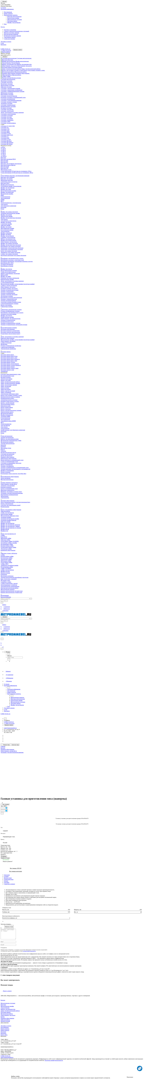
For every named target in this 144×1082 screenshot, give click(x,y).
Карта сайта (4, 1035)
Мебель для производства (8, 1009)
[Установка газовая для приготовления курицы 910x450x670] (76, 774)
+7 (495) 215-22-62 (6, 50)
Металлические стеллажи (14, 19)
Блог (5, 24)
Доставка (6, 882)
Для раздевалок (5, 1007)
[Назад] (8, 654)
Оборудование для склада (8, 1015)
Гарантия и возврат (9, 884)
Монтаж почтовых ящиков (11, 32)
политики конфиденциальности (29, 951)
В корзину (3, 856)
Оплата (6, 881)
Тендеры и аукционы (10, 29)
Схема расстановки (9, 38)
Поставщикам (8, 12)
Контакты (3, 1033)
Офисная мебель (5, 1019)
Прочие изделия (5, 1021)
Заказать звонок (18, 49)
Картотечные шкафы (13, 18)
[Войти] (1, 641)
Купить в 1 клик (5, 858)
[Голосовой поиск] (3, 601)
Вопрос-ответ (8, 878)
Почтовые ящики (12, 21)
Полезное (3, 1032)
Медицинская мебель (7, 1013)
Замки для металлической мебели (10, 1010)
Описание (7, 875)
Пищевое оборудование (7, 1018)
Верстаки (3, 1004)
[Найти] (6, 601)
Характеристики (8, 879)
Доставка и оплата (6, 1025)
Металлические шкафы (7, 1006)
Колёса (3, 1016)
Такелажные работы (10, 37)
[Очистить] (31, 599)
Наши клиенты (8, 13)
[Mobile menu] (2, 632)
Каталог (3, 1000)
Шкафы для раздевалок (13, 22)
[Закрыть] (2, 649)
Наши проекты (5, 1030)
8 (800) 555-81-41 (5, 49)
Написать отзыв (9, 926)
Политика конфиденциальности (54, 1060)
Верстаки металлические (14, 16)
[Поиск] (2, 639)
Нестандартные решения (11, 34)
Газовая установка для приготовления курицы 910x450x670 (72, 818)
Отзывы (6, 876)
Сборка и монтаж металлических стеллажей (16, 31)
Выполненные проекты (11, 15)
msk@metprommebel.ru (10, 728)
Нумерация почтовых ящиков (12, 35)
